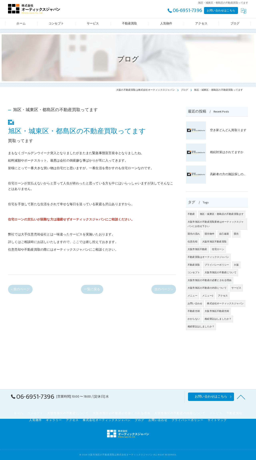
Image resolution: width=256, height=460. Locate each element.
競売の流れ (194, 234)
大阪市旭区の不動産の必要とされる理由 (210, 280)
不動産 (191, 214)
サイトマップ (217, 420)
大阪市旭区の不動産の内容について (207, 288)
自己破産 (224, 234)
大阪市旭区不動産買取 (214, 242)
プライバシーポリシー (217, 265)
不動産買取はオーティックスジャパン (208, 257)
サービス (236, 288)
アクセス (223, 296)
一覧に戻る (92, 289)
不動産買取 (194, 265)
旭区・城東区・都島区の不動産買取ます (222, 214)
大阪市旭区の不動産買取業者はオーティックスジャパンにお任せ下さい (216, 224)
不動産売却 (194, 311)
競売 (236, 234)
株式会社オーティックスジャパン (225, 303)
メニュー (192, 296)
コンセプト (194, 272)
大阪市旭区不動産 (197, 249)
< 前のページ (20, 289)
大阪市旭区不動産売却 (217, 311)
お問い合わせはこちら (221, 10)
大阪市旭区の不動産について (220, 272)
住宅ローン (218, 249)
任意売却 (192, 242)
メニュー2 (207, 296)
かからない (194, 319)
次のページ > (163, 289)
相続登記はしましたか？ (218, 319)
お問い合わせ (195, 303)
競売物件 (209, 234)
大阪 (236, 265)
